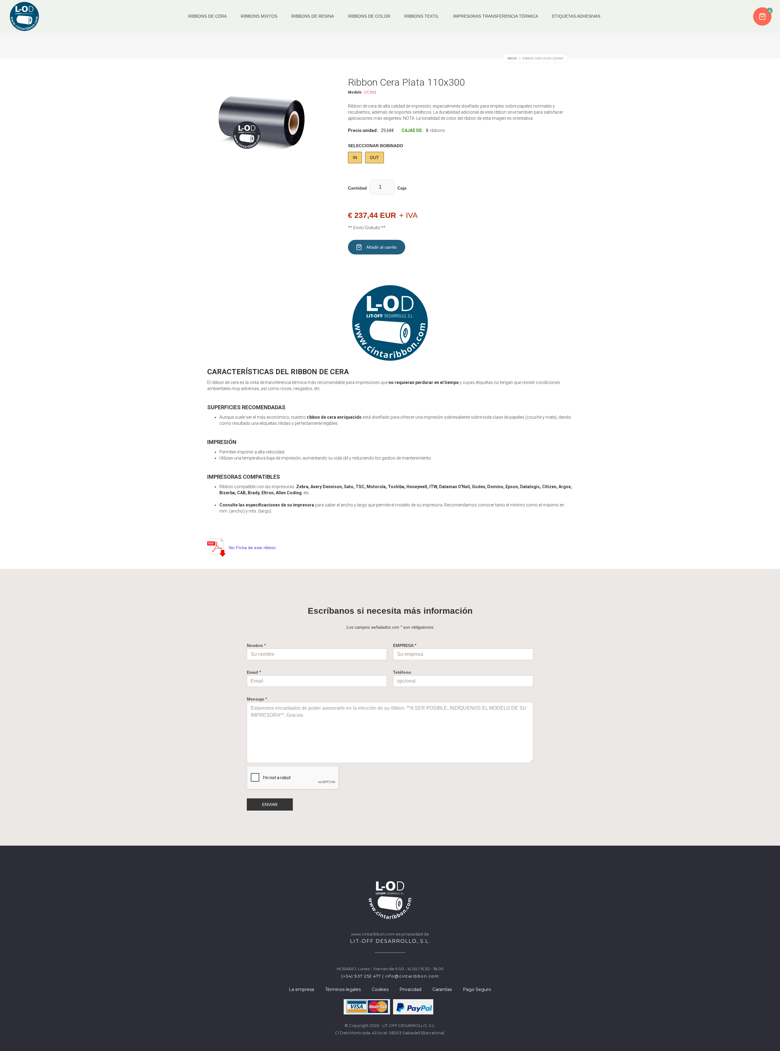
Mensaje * (257, 699)
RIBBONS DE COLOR (369, 16)
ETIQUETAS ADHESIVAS (576, 16)
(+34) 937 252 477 (361, 976)
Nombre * (256, 645)
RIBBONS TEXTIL (421, 16)
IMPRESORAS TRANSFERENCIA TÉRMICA (495, 16)
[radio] (355, 157)
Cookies (380, 989)
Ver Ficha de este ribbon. (253, 547)
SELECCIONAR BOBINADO (375, 145)
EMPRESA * (404, 645)
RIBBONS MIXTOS (259, 16)
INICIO (512, 58)
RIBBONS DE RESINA (312, 16)
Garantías (442, 989)
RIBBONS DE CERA (207, 16)
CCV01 (370, 92)
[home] (24, 16)
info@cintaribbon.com (412, 976)
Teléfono (402, 672)
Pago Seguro (477, 989)
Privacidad (410, 989)
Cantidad (357, 188)
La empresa (301, 989)
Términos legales (343, 989)
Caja (401, 188)
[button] (763, 16)
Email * (254, 672)
